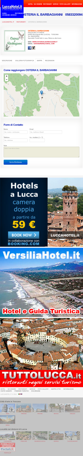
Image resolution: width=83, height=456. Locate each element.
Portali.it (7, 453)
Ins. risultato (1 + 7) (36, 137)
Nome (6, 129)
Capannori (8, 441)
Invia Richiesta (16, 162)
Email (31, 129)
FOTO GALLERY (65, 4)
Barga (56, 441)
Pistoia (40, 413)
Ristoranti (21, 22)
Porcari (24, 441)
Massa (56, 413)
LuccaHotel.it (8, 22)
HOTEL (30, 4)
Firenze (24, 413)
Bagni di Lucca (40, 441)
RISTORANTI (47, 4)
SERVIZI (55, 4)
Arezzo (72, 413)
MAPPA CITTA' (56, 389)
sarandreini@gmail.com (44, 43)
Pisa (7, 413)
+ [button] (6, 76)
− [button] (6, 79)
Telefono (7, 137)
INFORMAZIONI (77, 4)
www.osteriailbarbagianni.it (44, 42)
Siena (8, 425)
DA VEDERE (38, 4)
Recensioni (49, 60)
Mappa (39, 60)
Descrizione (7, 60)
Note (5, 145)
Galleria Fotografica (24, 60)
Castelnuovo (72, 441)
